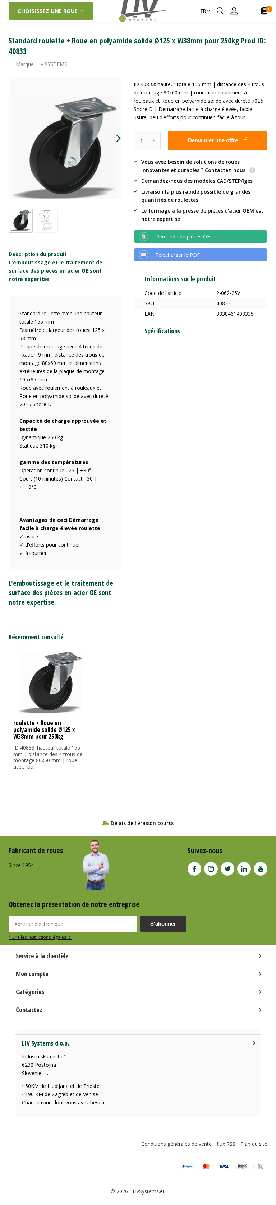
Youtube (260, 869)
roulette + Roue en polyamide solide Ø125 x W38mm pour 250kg (44, 730)
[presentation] (112, 138)
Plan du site (253, 1143)
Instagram (211, 869)
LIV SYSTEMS (51, 64)
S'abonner (163, 924)
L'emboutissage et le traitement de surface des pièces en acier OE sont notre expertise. (55, 270)
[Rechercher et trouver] (220, 11)
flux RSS (226, 1143)
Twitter (227, 869)
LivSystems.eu (149, 1191)
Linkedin (244, 869)
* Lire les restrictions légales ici (40, 937)
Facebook (194, 869)
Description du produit (38, 254)
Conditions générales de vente (176, 1143)
